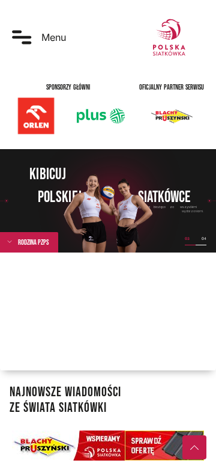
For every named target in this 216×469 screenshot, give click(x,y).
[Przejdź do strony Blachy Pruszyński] (108, 446)
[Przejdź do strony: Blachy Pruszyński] (172, 116)
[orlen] (36, 116)
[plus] (101, 116)
